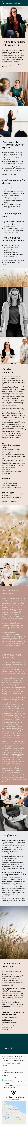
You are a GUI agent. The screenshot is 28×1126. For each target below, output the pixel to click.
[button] (24, 3)
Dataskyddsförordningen (9, 1022)
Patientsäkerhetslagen (8, 1025)
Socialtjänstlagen (7, 1020)
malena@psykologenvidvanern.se (13, 1072)
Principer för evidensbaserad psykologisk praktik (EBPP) (13, 1006)
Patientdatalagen (7, 1027)
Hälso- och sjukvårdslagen (9, 1017)
